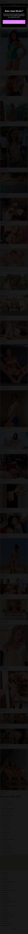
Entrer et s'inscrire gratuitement (14, 22)
